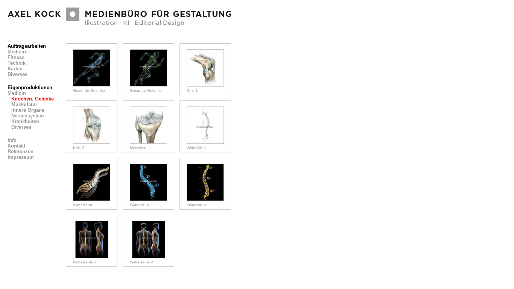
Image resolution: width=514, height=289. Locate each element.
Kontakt (16, 146)
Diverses (17, 74)
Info (12, 140)
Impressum (21, 157)
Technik (17, 63)
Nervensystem (27, 116)
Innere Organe (27, 110)
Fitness (16, 57)
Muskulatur (24, 104)
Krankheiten (25, 121)
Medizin (17, 52)
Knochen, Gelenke (32, 99)
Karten (15, 68)
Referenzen (20, 151)
